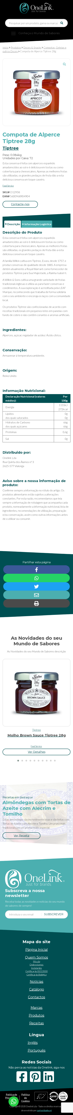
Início (5, 47)
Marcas (36, 1008)
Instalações (36, 968)
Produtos (16, 47)
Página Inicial (36, 950)
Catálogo (36, 989)
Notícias (36, 982)
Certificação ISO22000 (36, 971)
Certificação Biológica (36, 974)
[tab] (12, 224)
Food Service (8, 185)
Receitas (36, 1023)
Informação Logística (37, 224)
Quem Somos (36, 957)
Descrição (13, 224)
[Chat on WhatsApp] (13, 1101)
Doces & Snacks (32, 47)
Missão (36, 961)
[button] (64, 64)
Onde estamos (36, 964)
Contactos (36, 997)
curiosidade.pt (44, 1110)
